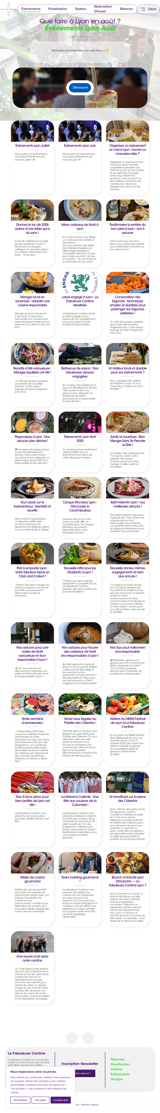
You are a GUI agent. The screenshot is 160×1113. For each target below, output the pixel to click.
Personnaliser (20, 1100)
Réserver (126, 9)
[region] (40, 1087)
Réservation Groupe (103, 9)
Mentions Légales (90, 1105)
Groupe (117, 1079)
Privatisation (57, 9)
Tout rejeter (40, 1100)
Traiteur (80, 9)
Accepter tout (61, 1100)
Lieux (152, 9)
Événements (31, 9)
